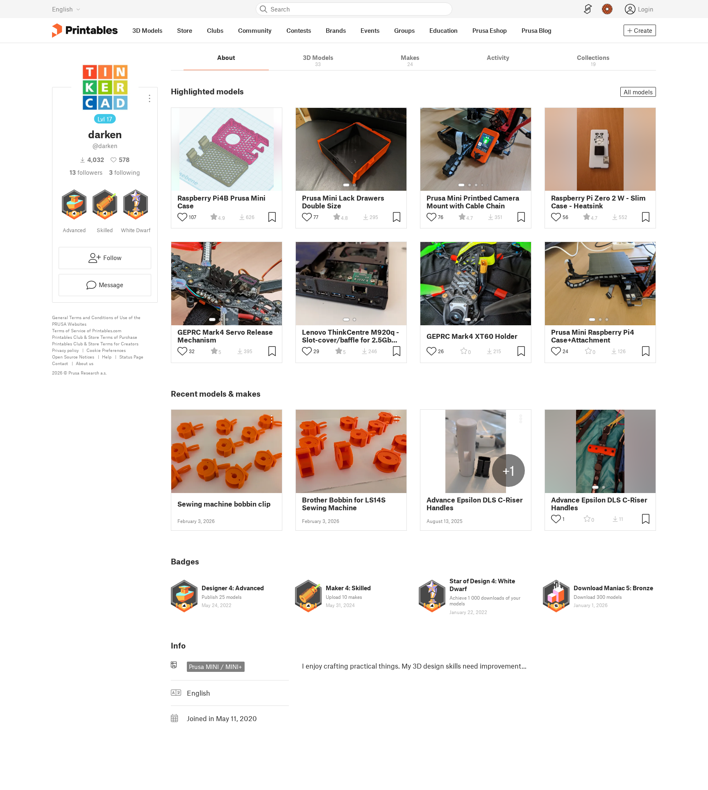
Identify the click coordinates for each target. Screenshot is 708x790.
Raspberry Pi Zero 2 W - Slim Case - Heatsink (598, 202)
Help (106, 356)
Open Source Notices (73, 356)
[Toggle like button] (182, 217)
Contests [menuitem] (298, 30)
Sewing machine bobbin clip (223, 504)
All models (638, 92)
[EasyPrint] (588, 9)
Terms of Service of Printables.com (86, 330)
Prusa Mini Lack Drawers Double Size (343, 202)
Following (124, 172)
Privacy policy (65, 350)
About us (84, 363)
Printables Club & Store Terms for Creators (95, 343)
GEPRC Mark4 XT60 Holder (472, 336)
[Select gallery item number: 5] (488, 185)
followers (86, 172)
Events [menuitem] (370, 30)
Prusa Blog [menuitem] (536, 30)
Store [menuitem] (184, 30)
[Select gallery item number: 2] (354, 185)
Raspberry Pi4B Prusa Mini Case (221, 202)
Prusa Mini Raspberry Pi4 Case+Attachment (592, 336)
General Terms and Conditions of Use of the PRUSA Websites (96, 321)
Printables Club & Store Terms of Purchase (94, 337)
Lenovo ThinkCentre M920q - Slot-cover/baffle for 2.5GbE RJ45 (350, 336)
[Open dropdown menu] (149, 95)
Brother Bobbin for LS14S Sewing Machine (344, 503)
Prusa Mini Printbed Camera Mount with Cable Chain (473, 202)
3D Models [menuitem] (147, 30)
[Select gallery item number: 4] (482, 185)
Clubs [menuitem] (215, 30)
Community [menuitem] (255, 30)
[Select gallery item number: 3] (476, 185)
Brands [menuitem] (336, 30)
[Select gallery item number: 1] (346, 185)
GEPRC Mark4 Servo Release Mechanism (225, 336)
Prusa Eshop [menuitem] (489, 30)
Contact (60, 363)
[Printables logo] (85, 30)
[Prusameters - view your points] (607, 9)
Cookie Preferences (106, 350)
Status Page (131, 356)
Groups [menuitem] (404, 30)
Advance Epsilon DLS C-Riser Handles (475, 503)
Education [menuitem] (443, 30)
